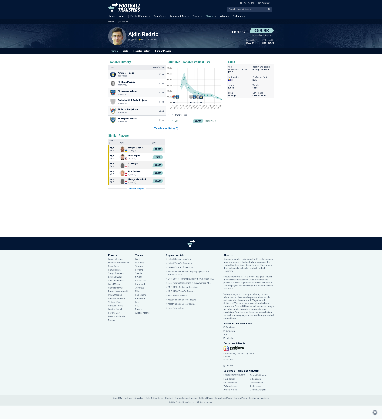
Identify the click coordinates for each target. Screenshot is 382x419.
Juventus (139, 288)
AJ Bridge (133, 163)
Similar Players (163, 51)
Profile (114, 51)
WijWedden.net (231, 386)
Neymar (112, 320)
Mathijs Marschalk (137, 179)
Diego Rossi (113, 266)
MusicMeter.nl (256, 382)
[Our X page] (248, 3)
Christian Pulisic (115, 305)
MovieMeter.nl (230, 382)
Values (223, 16)
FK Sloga (238, 32)
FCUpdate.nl (229, 379)
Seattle (138, 273)
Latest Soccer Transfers (179, 259)
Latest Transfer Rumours (180, 263)
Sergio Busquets (116, 273)
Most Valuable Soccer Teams (181, 304)
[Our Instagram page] (244, 3)
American (266, 3)
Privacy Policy (240, 398)
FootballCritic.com (258, 375)
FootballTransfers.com (234, 375)
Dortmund (140, 284)
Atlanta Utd (140, 280)
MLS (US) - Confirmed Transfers (183, 287)
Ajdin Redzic (122, 22)
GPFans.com (255, 379)
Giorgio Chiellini (115, 277)
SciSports (228, 288)
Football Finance (139, 16)
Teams (196, 16)
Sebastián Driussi (116, 280)
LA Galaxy (139, 262)
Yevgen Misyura (136, 147)
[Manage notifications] (375, 412)
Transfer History (141, 51)
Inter (137, 302)
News (121, 16)
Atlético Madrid (142, 313)
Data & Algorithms (154, 398)
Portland (139, 270)
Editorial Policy (206, 398)
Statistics (238, 16)
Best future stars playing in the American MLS (189, 283)
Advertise (139, 398)
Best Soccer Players (177, 295)
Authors (265, 398)
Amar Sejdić (134, 155)
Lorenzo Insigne (115, 259)
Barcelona (140, 298)
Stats (125, 51)
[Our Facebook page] (240, 3)
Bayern (138, 309)
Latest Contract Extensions (180, 267)
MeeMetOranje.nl (258, 390)
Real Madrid (140, 295)
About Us (117, 398)
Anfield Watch (230, 390)
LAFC (137, 259)
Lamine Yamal (115, 309)
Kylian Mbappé (115, 295)
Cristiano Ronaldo (116, 298)
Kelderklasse (256, 386)
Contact (169, 398)
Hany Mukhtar (114, 270)
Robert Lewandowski (118, 291)
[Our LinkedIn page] (252, 3)
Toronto (139, 266)
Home (111, 16)
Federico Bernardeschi (118, 262)
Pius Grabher (134, 171)
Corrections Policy (223, 398)
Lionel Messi (114, 284)
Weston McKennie (116, 316)
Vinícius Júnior (115, 302)
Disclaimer (254, 398)
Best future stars (176, 308)
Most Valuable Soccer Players (182, 300)
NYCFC (138, 277)
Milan (137, 291)
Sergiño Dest (114, 313)
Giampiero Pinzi (115, 288)
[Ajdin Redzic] (117, 36)
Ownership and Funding (186, 398)
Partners (128, 398)
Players (210, 16)
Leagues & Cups (178, 16)
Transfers (159, 16)
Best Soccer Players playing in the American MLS (191, 279)
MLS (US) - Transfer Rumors (181, 291)
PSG (137, 305)
